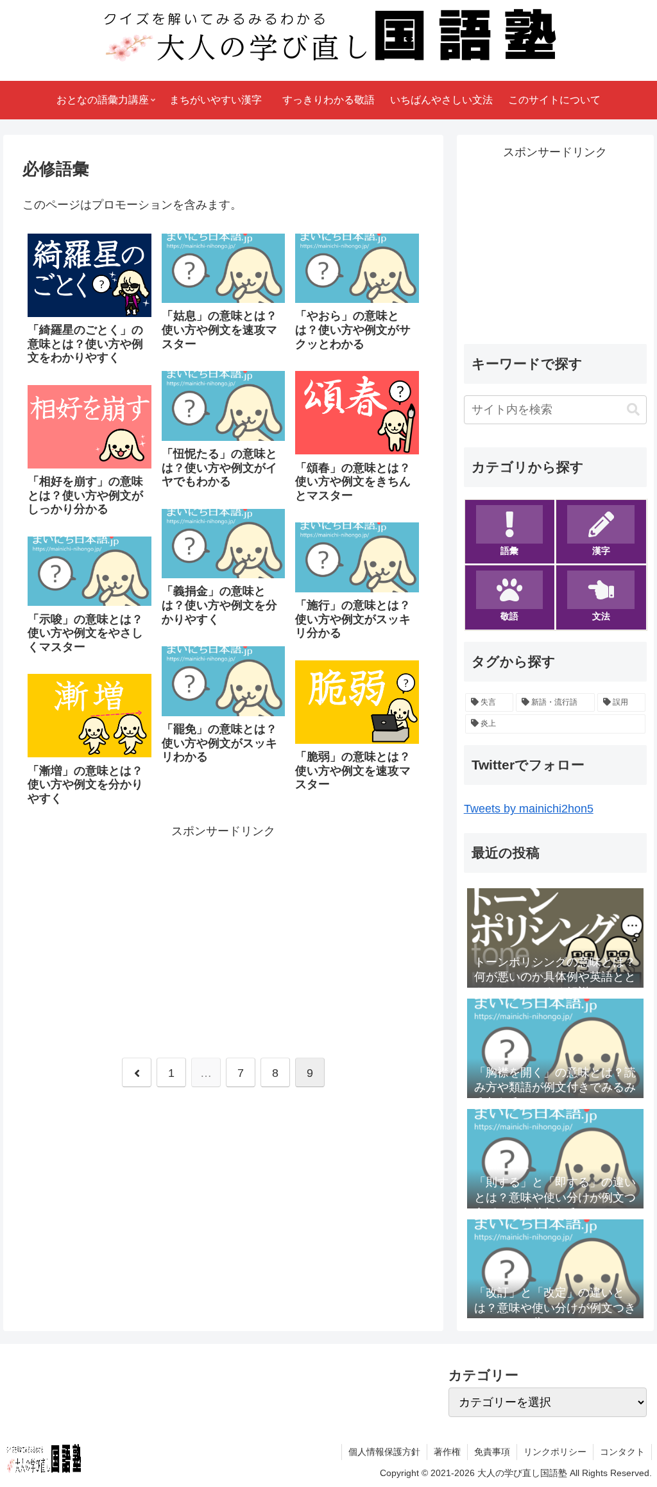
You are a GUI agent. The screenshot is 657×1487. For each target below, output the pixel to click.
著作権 (447, 1452)
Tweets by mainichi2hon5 (528, 808)
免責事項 (492, 1452)
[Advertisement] (223, 932)
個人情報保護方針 (384, 1452)
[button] (633, 409)
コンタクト (622, 1452)
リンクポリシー (555, 1452)
